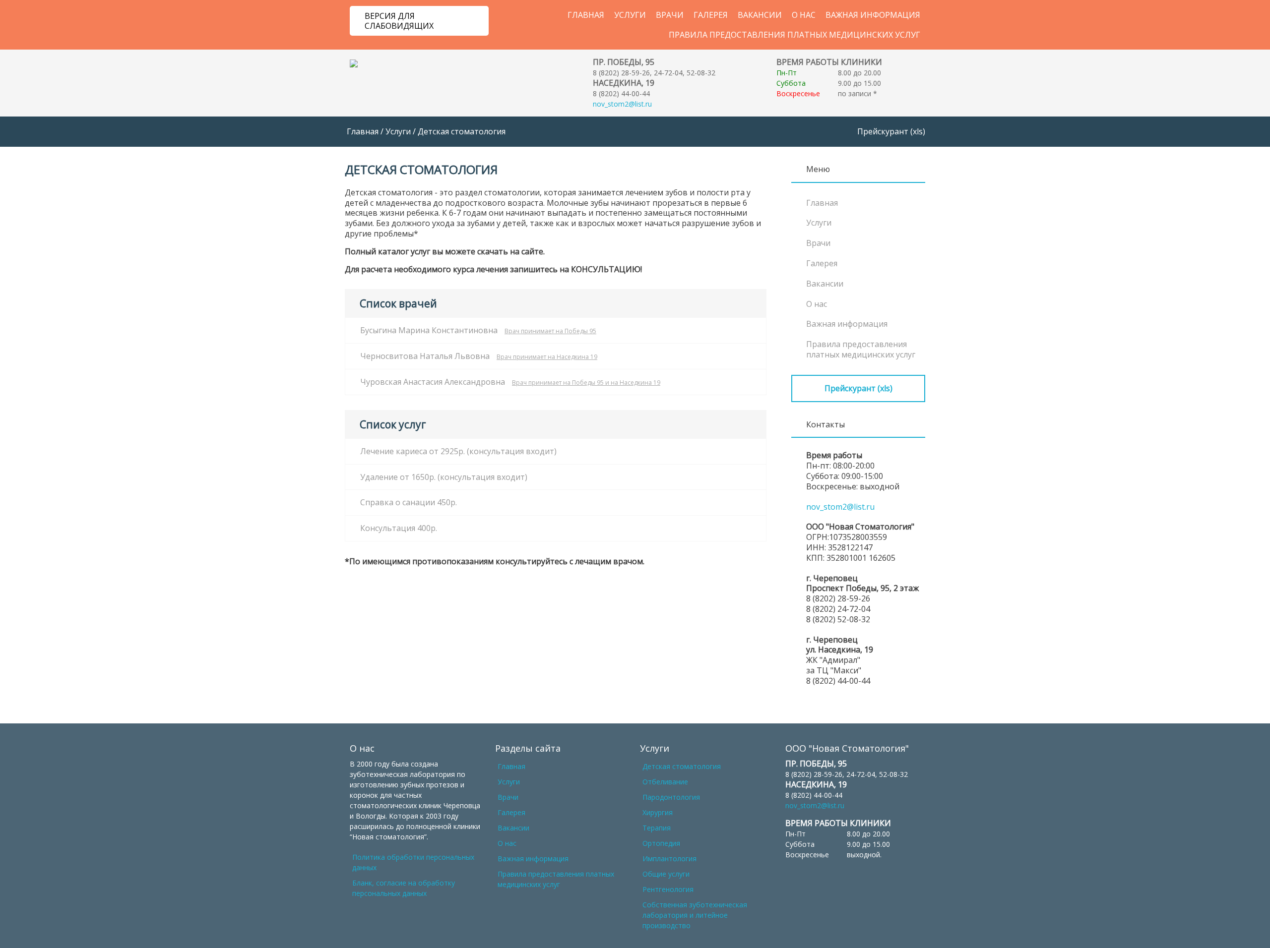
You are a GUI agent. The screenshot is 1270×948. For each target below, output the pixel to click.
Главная (586, 14)
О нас (804, 14)
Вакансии (760, 14)
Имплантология (669, 858)
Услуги (630, 14)
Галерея (711, 14)
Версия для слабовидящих (399, 20)
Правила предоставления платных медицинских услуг (794, 34)
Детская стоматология (681, 766)
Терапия (656, 827)
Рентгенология (668, 889)
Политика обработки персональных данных (413, 862)
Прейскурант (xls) (891, 131)
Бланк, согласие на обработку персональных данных (403, 888)
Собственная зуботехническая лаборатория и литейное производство (694, 915)
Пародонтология (671, 797)
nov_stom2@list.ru (622, 104)
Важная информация (873, 14)
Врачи (670, 14)
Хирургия (657, 812)
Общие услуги (666, 874)
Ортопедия (661, 843)
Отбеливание (665, 781)
